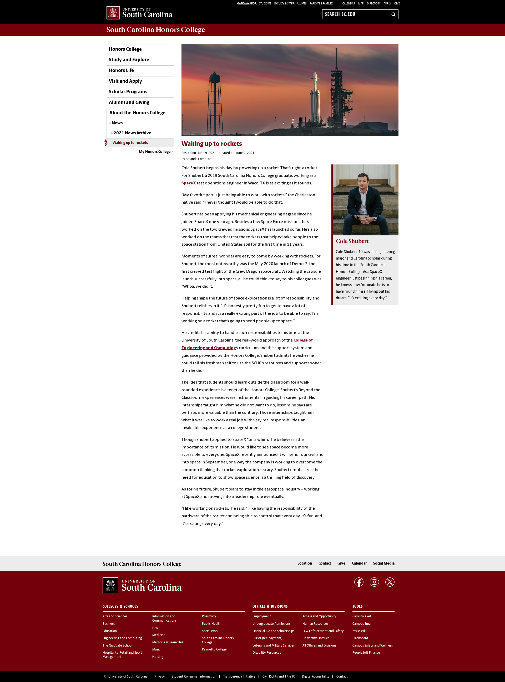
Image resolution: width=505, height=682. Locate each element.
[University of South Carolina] (142, 585)
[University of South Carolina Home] (139, 13)
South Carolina (156, 30)
